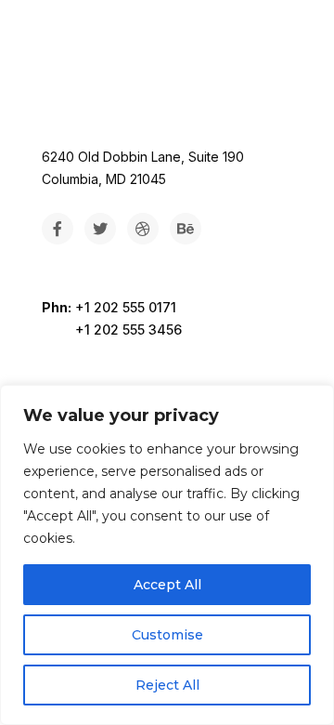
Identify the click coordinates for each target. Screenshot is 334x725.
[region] (167, 555)
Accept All (167, 584)
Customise (167, 634)
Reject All (167, 685)
